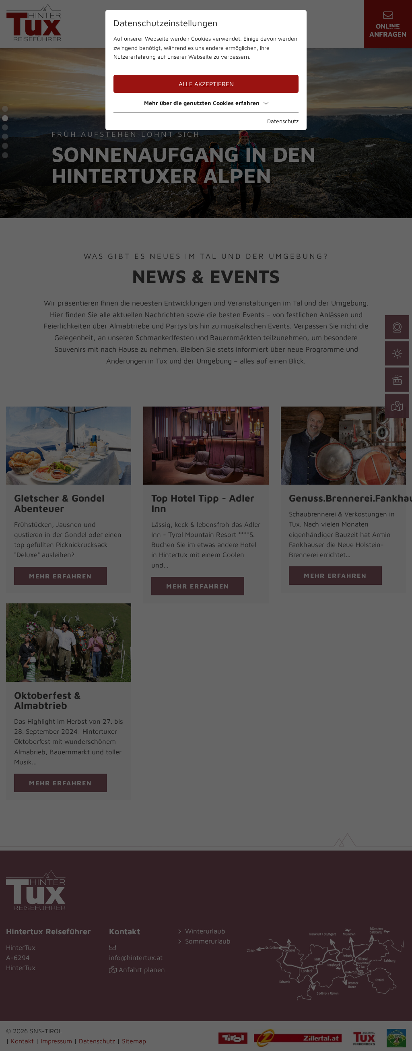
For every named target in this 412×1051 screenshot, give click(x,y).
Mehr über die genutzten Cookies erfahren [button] (202, 102)
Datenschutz (283, 121)
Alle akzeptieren (206, 83)
